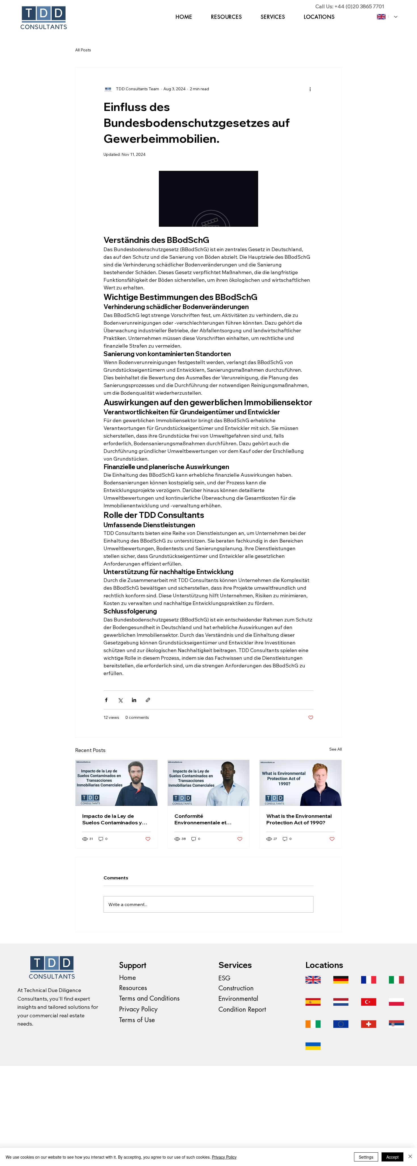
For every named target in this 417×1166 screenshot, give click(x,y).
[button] (273, 16)
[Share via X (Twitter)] (120, 700)
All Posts (83, 49)
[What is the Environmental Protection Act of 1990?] (301, 783)
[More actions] (310, 89)
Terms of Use (137, 1020)
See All (335, 749)
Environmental (238, 998)
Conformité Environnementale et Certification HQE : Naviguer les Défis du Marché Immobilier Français (208, 819)
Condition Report (242, 1009)
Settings (366, 1157)
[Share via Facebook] (106, 700)
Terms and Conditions (149, 998)
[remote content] (208, 199)
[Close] (410, 1156)
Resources (133, 988)
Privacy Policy (138, 1009)
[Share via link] (148, 700)
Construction (236, 988)
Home (127, 977)
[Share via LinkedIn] (134, 700)
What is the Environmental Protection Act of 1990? (299, 819)
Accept (392, 1157)
